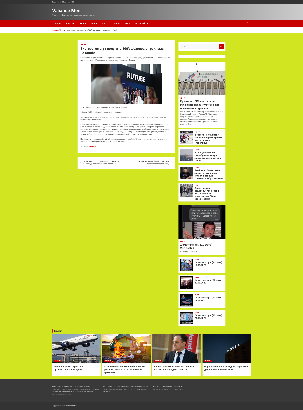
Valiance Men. (67, 10)
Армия (57, 23)
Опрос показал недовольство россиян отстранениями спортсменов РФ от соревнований (207, 193)
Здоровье (71, 23)
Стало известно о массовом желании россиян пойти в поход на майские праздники (124, 369)
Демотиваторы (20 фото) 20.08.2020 (208, 281)
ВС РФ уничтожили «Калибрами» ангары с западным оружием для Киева (207, 156)
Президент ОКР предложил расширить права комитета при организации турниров (199, 104)
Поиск (221, 46)
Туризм (116, 23)
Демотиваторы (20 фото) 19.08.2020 (208, 263)
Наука (94, 23)
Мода (83, 23)
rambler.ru (93, 146)
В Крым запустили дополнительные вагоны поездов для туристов (174, 368)
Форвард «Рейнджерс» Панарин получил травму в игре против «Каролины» (208, 138)
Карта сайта (141, 23)
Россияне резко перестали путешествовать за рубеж (68, 368)
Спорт (105, 23)
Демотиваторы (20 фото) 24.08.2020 (208, 316)
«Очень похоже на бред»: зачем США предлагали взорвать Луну (153, 162)
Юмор (127, 23)
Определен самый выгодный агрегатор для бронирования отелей (226, 368)
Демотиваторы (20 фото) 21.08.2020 (208, 299)
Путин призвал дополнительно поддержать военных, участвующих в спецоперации (101, 162)
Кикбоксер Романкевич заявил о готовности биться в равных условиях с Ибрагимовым (208, 174)
